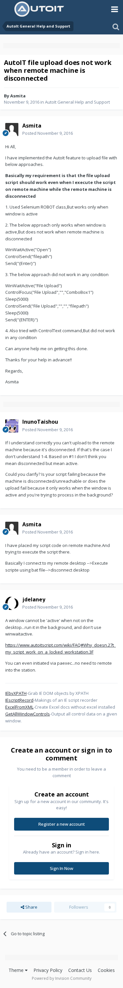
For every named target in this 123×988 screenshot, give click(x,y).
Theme (17, 970)
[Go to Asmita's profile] (11, 129)
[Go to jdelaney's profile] (11, 603)
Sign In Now (61, 868)
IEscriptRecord (19, 700)
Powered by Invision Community (62, 978)
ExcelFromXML (19, 707)
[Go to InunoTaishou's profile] (11, 426)
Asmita (18, 96)
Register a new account (61, 824)
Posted (47, 133)
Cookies (106, 970)
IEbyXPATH (16, 693)
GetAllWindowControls (27, 714)
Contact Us (80, 970)
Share (30, 907)
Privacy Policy (47, 970)
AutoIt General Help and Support (77, 102)
